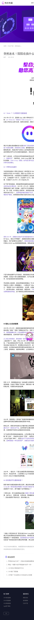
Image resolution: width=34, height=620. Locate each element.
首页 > (5, 46)
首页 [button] (32, 3)
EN (6, 613)
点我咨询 (29, 339)
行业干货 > (11, 46)
